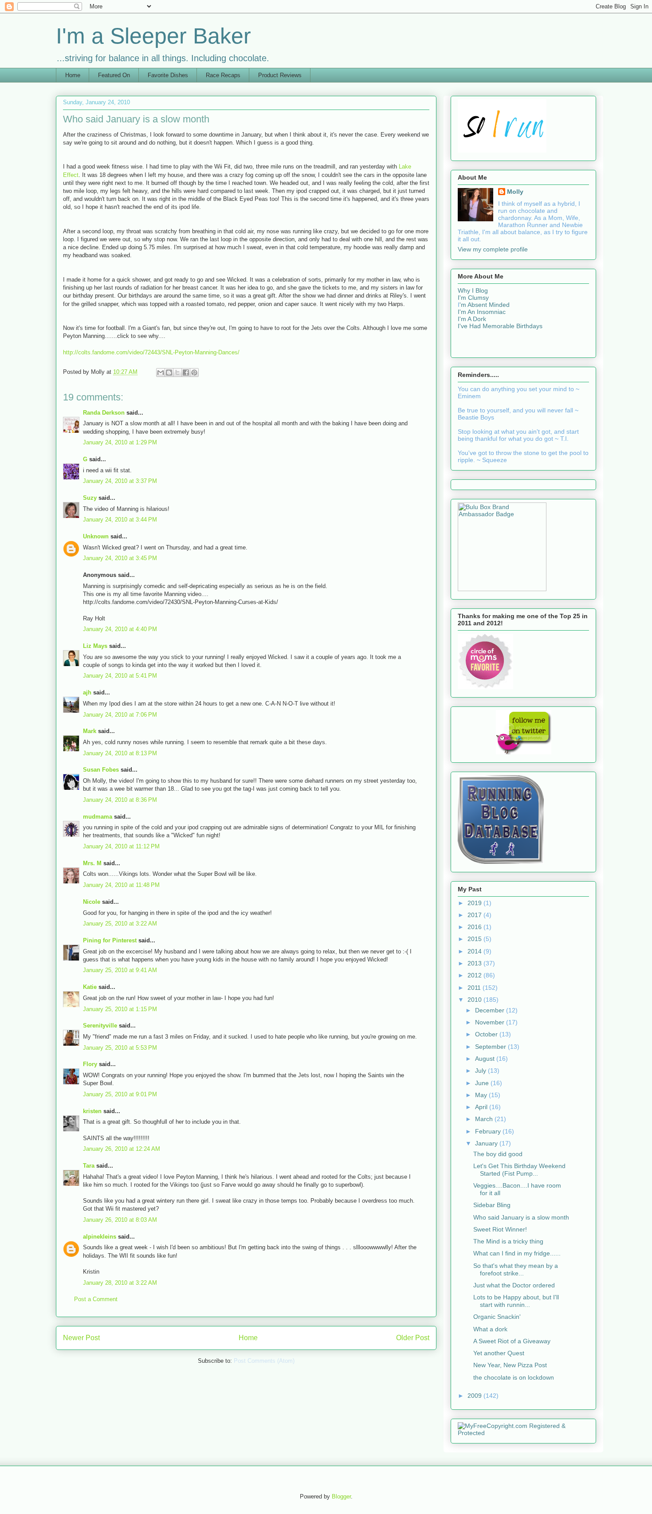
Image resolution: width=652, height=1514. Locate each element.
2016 (475, 926)
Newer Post (81, 1337)
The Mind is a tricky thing (508, 1241)
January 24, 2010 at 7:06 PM (120, 714)
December (490, 1010)
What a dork (490, 1329)
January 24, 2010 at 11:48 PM (121, 885)
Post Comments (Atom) (264, 1360)
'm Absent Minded (485, 304)
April (482, 1106)
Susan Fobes (101, 769)
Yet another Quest (498, 1353)
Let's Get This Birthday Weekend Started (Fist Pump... (519, 1169)
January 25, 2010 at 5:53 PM (120, 1047)
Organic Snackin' (497, 1316)
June (483, 1082)
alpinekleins (99, 1236)
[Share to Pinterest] (194, 372)
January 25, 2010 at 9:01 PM (120, 1094)
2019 (475, 902)
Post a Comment (96, 1299)
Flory (90, 1064)
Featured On (114, 75)
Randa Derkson (104, 412)
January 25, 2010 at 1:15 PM (120, 1009)
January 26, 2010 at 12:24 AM (121, 1148)
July (481, 1070)
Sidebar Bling (492, 1204)
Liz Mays (95, 646)
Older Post (412, 1337)
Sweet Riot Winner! (500, 1229)
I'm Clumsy (473, 297)
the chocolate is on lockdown (513, 1377)
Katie (90, 987)
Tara (88, 1165)
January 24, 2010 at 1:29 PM (120, 442)
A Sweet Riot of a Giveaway (511, 1341)
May (482, 1094)
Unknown (96, 536)
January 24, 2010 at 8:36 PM (120, 799)
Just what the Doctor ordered (514, 1285)
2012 (475, 975)
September (491, 1046)
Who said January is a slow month (521, 1217)
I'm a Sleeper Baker (153, 36)
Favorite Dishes (168, 75)
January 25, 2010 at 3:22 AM (120, 923)
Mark (89, 731)
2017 (475, 914)
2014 (475, 951)
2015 (475, 938)
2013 (475, 963)
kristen (92, 1111)
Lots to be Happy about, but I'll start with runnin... (516, 1301)
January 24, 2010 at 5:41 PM (120, 675)
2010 (475, 999)
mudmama (97, 816)
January (487, 1143)
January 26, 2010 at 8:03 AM (120, 1219)
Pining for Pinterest (110, 940)
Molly (515, 191)
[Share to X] (177, 372)
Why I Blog (473, 290)
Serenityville (100, 1025)
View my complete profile (493, 249)
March (485, 1118)
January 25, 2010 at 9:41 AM (120, 970)
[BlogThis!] (169, 372)
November (490, 1022)
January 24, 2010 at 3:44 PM (120, 519)
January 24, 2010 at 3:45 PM (120, 558)
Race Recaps (223, 75)
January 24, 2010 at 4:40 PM (120, 629)
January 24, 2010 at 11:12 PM (121, 846)
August (485, 1058)
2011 (475, 987)
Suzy (90, 497)
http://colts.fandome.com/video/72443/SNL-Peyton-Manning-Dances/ (151, 352)
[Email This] (160, 372)
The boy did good (497, 1153)
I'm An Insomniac (482, 311)
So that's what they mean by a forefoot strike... (515, 1269)
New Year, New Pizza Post (510, 1365)
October (487, 1034)
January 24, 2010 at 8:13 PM (120, 753)
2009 (475, 1395)
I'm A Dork (472, 318)
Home (72, 75)
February (489, 1131)
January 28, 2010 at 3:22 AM (120, 1282)
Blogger (341, 1496)
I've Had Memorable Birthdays (500, 325)
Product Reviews (280, 75)
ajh (87, 692)
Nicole (91, 901)
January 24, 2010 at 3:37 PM (120, 481)
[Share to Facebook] (185, 372)
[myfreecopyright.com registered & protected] (523, 1432)
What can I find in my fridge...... (517, 1253)
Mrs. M (92, 863)
